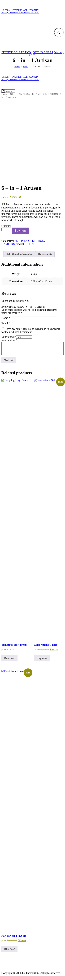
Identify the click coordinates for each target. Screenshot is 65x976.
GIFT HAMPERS (43, 52)
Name (5, 317)
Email (5, 323)
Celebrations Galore (45, 644)
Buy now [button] (9, 658)
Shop (25, 66)
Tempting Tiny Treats (14, 644)
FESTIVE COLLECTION (16, 52)
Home (17, 66)
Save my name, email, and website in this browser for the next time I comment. (30, 330)
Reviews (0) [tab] (45, 254)
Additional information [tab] (19, 254)
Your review (9, 340)
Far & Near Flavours (13, 935)
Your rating (8, 336)
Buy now (20, 230)
